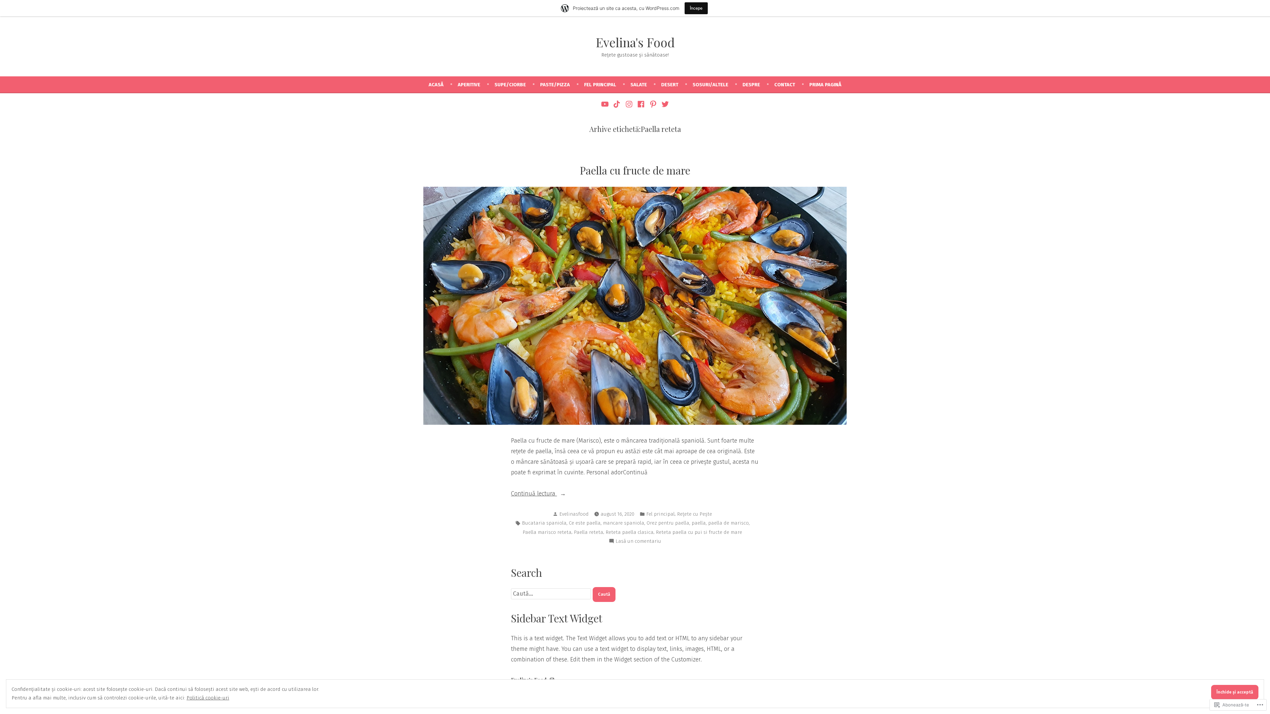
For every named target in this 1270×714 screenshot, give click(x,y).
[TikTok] (617, 104)
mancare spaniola (623, 523)
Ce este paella (585, 523)
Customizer (685, 659)
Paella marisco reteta (547, 532)
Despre (751, 85)
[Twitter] (664, 104)
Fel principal (600, 85)
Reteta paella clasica (630, 532)
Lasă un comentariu (638, 542)
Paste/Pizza (555, 85)
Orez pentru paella (668, 523)
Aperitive (469, 85)
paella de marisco (728, 523)
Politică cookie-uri (208, 698)
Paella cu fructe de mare (635, 170)
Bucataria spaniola (544, 523)
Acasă (436, 85)
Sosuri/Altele (710, 85)
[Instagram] (629, 104)
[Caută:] (552, 593)
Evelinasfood (574, 514)
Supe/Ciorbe (510, 85)
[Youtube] (606, 104)
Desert (669, 85)
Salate (638, 85)
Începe (696, 8)
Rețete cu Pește (694, 514)
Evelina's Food (635, 42)
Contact (784, 85)
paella (699, 523)
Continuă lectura (534, 494)
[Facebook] (641, 104)
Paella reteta (588, 532)
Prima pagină (825, 85)
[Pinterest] (653, 104)
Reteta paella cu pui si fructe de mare (699, 532)
